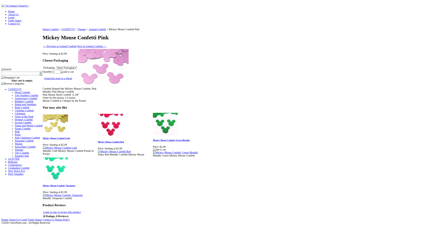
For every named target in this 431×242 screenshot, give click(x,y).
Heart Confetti (22, 92)
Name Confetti (22, 128)
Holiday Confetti (24, 119)
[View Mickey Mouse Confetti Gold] (60, 147)
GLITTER (14, 158)
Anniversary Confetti (26, 98)
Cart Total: (417, 22)
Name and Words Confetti (29, 125)
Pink (17, 131)
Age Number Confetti (26, 95)
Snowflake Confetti (25, 146)
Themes (19, 149)
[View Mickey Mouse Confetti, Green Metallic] (175, 152)
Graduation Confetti (18, 168)
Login (11, 17)
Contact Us (14, 23)
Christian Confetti (24, 110)
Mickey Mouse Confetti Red (111, 142)
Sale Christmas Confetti (27, 137)
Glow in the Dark (24, 116)
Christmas (20, 113)
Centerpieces (15, 165)
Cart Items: (399, 22)
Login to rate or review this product (62, 212)
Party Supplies (15, 174)
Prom (18, 134)
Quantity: (48, 71)
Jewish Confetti (23, 122)
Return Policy (62, 219)
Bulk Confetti (22, 107)
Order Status (14, 20)
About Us (13, 14)
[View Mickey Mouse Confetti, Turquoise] (63, 195)
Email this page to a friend (58, 78)
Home (11, 11)
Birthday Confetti (24, 101)
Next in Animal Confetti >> (91, 46)
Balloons (13, 161)
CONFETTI (14, 89)
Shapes (18, 143)
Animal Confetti (97, 29)
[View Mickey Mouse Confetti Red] (114, 151)
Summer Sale (22, 155)
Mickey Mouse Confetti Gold (56, 138)
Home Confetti (50, 29)
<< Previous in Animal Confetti (59, 46)
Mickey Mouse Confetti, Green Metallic (171, 140)
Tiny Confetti (22, 152)
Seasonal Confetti (24, 140)
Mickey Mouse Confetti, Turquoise (59, 185)
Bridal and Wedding (25, 104)
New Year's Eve (16, 171)
